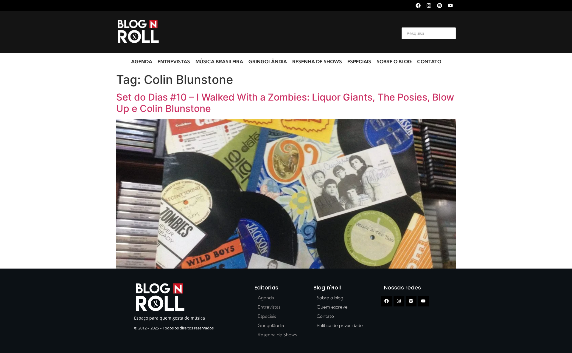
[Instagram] (428, 5)
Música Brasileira (219, 61)
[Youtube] (450, 5)
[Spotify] (439, 5)
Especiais (359, 61)
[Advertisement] (278, 32)
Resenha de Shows (317, 61)
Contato (429, 61)
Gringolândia (267, 61)
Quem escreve (332, 307)
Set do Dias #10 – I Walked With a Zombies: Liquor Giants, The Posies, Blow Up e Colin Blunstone (285, 102)
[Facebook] (418, 5)
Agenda (141, 61)
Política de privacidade (340, 325)
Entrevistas (174, 61)
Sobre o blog (394, 61)
